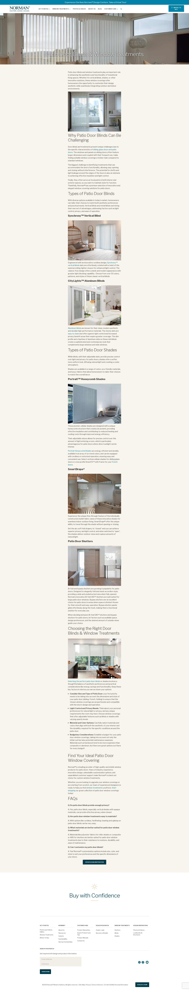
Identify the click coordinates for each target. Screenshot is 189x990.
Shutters (117, 930)
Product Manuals (82, 938)
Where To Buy (44, 938)
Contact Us (81, 941)
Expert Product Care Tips (84, 934)
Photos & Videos (79, 9)
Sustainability (62, 939)
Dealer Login (100, 930)
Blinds (117, 933)
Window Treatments (60, 9)
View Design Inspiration (94, 862)
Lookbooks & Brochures (137, 934)
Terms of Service (97, 985)
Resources (62, 933)
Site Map (82, 985)
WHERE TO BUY (177, 8)
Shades (117, 936)
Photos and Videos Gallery (46, 931)
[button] (121, 9)
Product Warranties (83, 930)
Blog (100, 9)
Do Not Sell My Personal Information (116, 985)
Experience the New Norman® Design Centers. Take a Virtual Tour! (95, 2)
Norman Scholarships (65, 942)
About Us (91, 9)
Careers (61, 936)
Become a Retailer (102, 933)
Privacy (88, 985)
